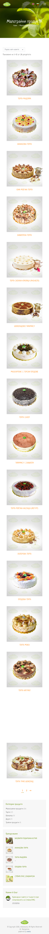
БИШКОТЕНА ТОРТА (24, 235)
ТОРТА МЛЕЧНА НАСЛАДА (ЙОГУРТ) (24, 508)
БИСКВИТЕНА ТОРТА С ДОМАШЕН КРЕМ (24, 736)
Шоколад (9, 816)
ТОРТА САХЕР (24, 417)
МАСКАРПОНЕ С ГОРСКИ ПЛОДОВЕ (24, 372)
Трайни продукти (12, 823)
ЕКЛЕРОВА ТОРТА (24, 554)
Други (8, 819)
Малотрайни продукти (14, 809)
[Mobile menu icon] (44, 4)
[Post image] (8, 898)
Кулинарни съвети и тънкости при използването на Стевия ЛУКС (25, 898)
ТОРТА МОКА (25, 645)
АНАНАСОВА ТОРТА (24, 144)
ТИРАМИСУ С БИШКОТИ (24, 463)
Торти (8, 812)
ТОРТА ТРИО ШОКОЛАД (24, 781)
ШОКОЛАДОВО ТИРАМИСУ (24, 326)
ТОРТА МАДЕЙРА (24, 99)
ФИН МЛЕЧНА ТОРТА (24, 190)
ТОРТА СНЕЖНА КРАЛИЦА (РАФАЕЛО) (24, 281)
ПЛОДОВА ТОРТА (24, 599)
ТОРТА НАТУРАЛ (24, 690)
